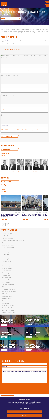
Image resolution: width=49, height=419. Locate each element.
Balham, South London (7, 287)
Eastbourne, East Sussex (8, 245)
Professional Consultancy (33, 333)
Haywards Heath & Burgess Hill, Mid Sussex (13, 240)
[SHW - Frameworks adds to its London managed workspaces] (11, 203)
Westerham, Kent (6, 280)
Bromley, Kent (5, 254)
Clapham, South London (8, 284)
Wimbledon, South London (8, 289)
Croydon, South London (8, 247)
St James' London (6, 294)
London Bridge (5, 303)
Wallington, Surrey (6, 259)
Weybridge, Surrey (7, 268)
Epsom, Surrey (5, 250)
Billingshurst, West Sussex (8, 305)
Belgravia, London (6, 298)
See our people (5, 149)
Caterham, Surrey (6, 261)
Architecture (32, 320)
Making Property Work (20, 4)
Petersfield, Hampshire (7, 308)
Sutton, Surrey (5, 256)
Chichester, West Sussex (8, 310)
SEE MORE (4, 220)
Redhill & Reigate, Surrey (8, 252)
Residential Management (8, 321)
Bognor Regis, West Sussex (8, 312)
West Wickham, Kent (7, 282)
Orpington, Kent (6, 275)
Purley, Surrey (5, 273)
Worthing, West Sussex (7, 238)
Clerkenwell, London (7, 296)
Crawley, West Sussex (7, 233)
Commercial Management (33, 346)
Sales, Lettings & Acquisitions (10, 346)
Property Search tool (8, 40)
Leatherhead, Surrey (7, 263)
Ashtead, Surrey (6, 266)
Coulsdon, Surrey (6, 270)
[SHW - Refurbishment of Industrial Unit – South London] (32, 203)
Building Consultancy (8, 333)
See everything (6, 182)
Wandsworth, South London (9, 291)
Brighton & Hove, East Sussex (9, 243)
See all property (6, 136)
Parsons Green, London (8, 301)
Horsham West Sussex (7, 236)
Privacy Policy (31, 403)
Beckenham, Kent (6, 277)
